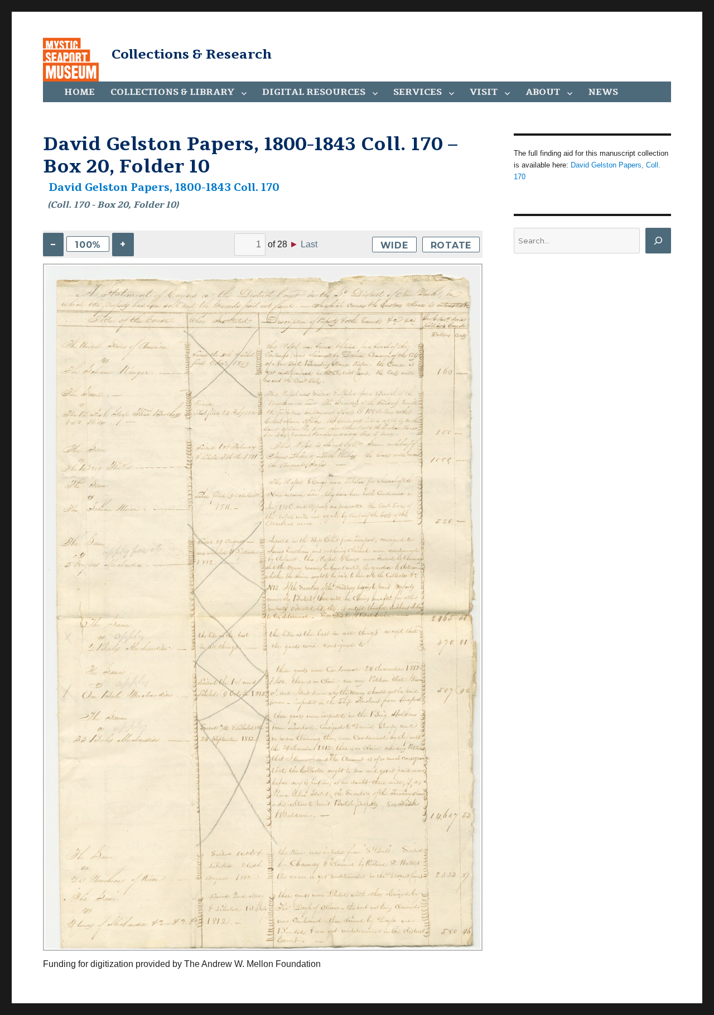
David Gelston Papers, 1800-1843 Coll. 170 (164, 187)
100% (88, 245)
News (603, 92)
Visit (484, 92)
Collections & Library (172, 92)
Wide (394, 245)
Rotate (451, 245)
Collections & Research (192, 54)
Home (79, 92)
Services (417, 92)
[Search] (658, 240)
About (542, 92)
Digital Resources (313, 92)
